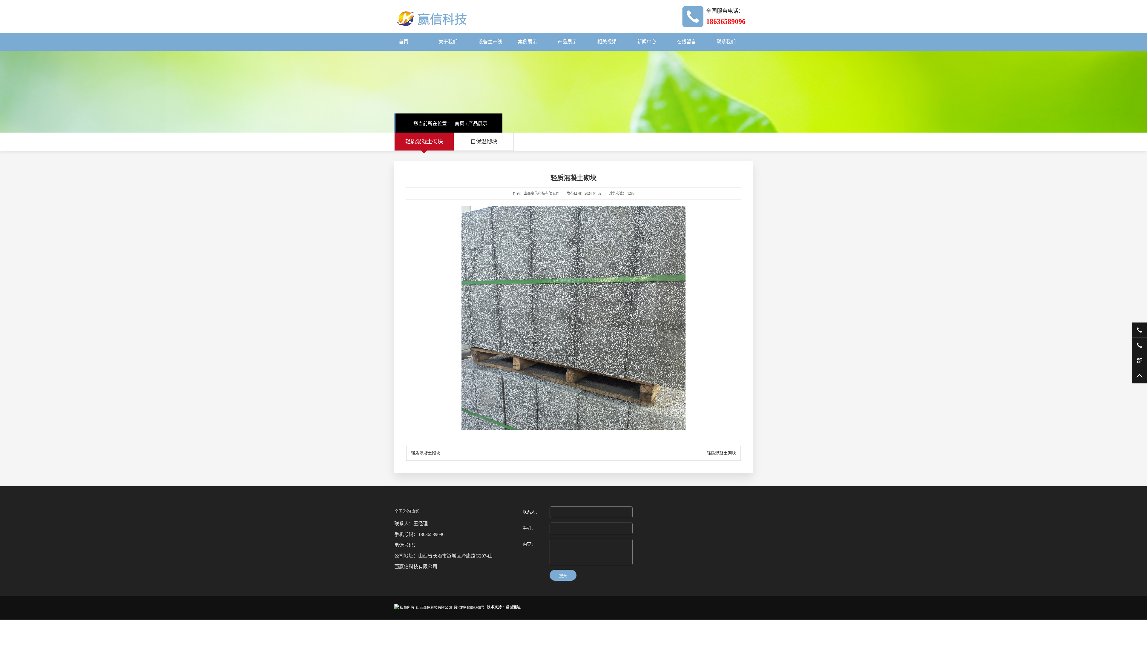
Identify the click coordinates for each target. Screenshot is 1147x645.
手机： (529, 528)
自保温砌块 (483, 142)
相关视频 (607, 41)
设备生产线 (490, 41)
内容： (529, 544)
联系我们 (726, 41)
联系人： (531, 512)
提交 (563, 575)
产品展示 (567, 41)
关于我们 (448, 41)
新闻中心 (646, 41)
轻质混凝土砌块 (424, 142)
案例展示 (527, 41)
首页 (403, 41)
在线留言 (686, 41)
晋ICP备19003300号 (469, 608)
